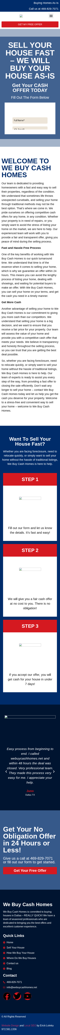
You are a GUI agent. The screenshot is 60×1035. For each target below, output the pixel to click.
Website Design (10, 1025)
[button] (51, 15)
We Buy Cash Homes (27, 904)
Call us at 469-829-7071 (43, 8)
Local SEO (30, 1025)
